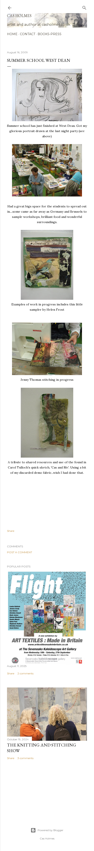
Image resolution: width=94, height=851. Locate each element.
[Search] (84, 7)
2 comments (25, 673)
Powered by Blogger (50, 830)
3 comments (25, 758)
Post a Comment (19, 552)
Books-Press (49, 34)
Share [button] (10, 530)
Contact (27, 34)
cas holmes (19, 15)
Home (12, 34)
